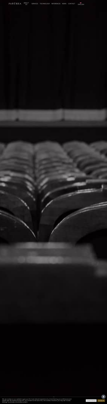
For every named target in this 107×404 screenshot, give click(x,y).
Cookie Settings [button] (91, 400)
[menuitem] (81, 3)
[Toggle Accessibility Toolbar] (103, 396)
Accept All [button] (101, 400)
